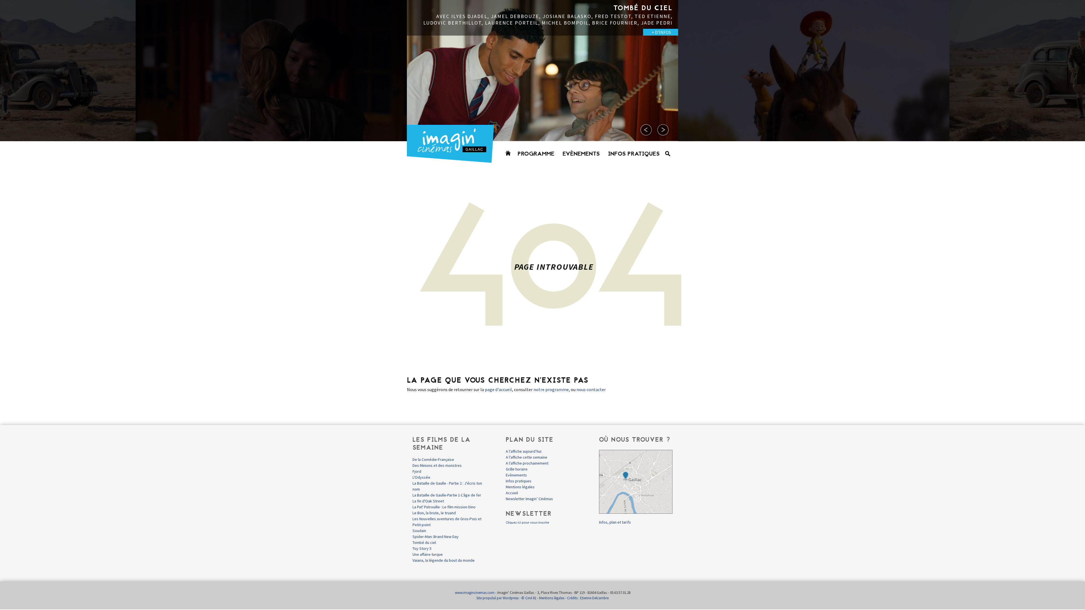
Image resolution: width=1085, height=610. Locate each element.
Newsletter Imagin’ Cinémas (529, 498)
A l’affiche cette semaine (526, 457)
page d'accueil (498, 389)
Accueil (512, 492)
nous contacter (591, 389)
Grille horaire (517, 469)
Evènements (581, 154)
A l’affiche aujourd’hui (523, 451)
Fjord (417, 471)
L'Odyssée (421, 477)
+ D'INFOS (119, 32)
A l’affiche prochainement (527, 463)
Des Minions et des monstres (437, 465)
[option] (271, 70)
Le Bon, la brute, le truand (434, 512)
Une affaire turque (428, 554)
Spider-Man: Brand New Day (436, 536)
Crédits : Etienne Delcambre (588, 598)
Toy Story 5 (422, 548)
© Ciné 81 (528, 598)
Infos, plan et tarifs (615, 522)
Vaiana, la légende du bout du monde (444, 560)
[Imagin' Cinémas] (453, 160)
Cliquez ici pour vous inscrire (527, 522)
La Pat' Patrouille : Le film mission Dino (444, 506)
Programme (536, 154)
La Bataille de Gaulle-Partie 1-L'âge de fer (447, 495)
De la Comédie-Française (433, 459)
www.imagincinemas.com (474, 592)
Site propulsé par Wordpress (497, 598)
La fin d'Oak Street (428, 501)
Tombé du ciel (424, 542)
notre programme (551, 389)
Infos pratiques (634, 154)
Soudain (419, 530)
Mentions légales (520, 486)
